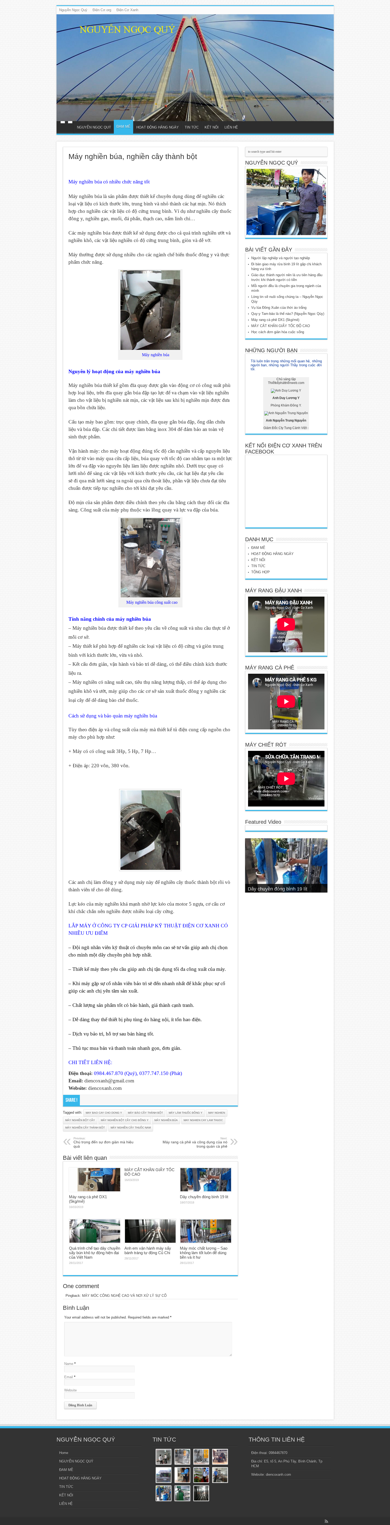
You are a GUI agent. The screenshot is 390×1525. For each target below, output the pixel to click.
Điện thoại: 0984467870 (269, 1453)
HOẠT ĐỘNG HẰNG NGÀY (157, 127)
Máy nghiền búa (166, 1120)
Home (66, 128)
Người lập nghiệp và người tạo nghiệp (280, 258)
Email (68, 1377)
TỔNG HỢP (260, 572)
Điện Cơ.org (102, 10)
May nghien (216, 1112)
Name (68, 1364)
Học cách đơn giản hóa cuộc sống (277, 332)
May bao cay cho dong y (104, 1112)
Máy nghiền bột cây (80, 1120)
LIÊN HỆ (231, 127)
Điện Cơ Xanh (127, 10)
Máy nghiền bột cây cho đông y (125, 1120)
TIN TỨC (192, 127)
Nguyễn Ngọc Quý (73, 10)
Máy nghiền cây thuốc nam (131, 1127)
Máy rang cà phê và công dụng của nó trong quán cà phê (195, 1142)
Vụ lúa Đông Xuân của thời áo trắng (278, 308)
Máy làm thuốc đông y (185, 1112)
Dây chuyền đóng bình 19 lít (204, 1197)
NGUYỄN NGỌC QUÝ (94, 127)
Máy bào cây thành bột (145, 1112)
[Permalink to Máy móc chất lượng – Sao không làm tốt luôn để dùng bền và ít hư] (205, 1231)
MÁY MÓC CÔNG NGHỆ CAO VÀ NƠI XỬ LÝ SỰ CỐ (124, 1296)
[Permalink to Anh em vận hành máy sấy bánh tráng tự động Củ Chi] (150, 1231)
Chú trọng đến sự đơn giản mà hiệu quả (103, 1142)
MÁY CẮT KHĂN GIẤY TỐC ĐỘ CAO (280, 326)
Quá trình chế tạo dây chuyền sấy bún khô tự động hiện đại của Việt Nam (94, 1252)
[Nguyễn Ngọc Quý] (195, 67)
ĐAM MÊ (123, 127)
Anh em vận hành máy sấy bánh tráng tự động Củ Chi (147, 1250)
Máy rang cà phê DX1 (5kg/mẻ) (275, 320)
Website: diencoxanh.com (271, 1474)
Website (70, 1390)
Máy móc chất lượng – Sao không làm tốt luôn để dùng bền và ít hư (203, 1252)
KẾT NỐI (212, 127)
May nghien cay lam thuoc (203, 1120)
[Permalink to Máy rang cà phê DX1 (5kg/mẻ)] (95, 1179)
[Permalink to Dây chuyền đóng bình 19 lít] (205, 1179)
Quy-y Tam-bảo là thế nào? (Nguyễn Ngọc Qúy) (287, 314)
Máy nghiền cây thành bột (85, 1127)
